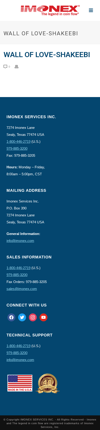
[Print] (19, 66)
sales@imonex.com (22, 289)
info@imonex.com (20, 241)
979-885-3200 (17, 148)
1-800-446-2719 (18, 141)
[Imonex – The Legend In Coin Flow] (50, 10)
